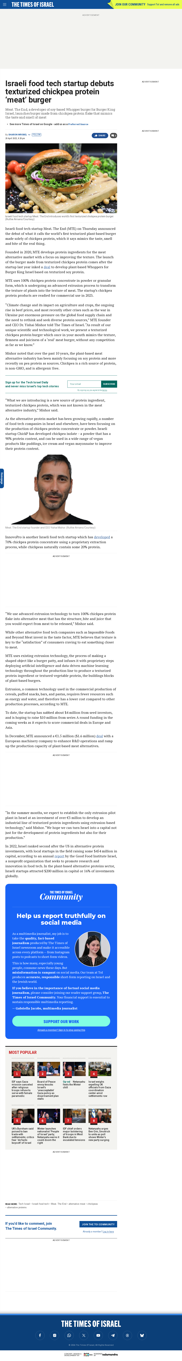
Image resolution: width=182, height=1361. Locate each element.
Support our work (61, 1021)
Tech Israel (24, 1204)
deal (47, 267)
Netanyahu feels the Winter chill (74, 1084)
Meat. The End (58, 1204)
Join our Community (130, 4)
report (59, 856)
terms (104, 390)
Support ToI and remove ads (163, 4)
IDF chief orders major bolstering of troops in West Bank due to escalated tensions (74, 1134)
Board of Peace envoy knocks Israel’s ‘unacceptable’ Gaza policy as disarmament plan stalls (48, 1090)
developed (102, 537)
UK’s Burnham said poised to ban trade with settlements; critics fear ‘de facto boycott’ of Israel (23, 1135)
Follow (36, 134)
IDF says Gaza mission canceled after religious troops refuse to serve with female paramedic (22, 1088)
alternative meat (77, 1204)
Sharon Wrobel (17, 134)
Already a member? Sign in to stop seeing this (61, 1029)
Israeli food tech (40, 1204)
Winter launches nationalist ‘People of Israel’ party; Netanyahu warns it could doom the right (48, 1135)
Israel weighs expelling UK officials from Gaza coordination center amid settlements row (100, 1088)
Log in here (108, 1231)
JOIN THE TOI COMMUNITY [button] (98, 1224)
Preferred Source (78, 124)
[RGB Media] (89, 1354)
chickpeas (92, 1204)
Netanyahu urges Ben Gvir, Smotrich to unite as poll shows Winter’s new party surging (99, 1134)
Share (101, 135)
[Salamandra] (110, 1354)
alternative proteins (17, 1207)
